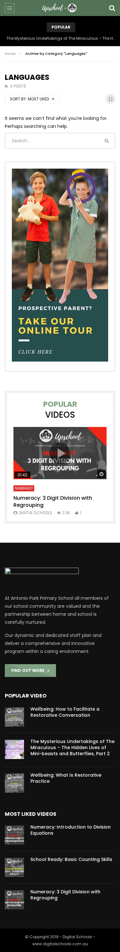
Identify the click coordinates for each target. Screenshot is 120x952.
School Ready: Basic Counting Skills (71, 859)
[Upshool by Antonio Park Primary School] (60, 8)
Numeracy (24, 488)
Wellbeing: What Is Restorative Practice (65, 778)
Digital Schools (35, 512)
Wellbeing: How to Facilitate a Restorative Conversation (65, 712)
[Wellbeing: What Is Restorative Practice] (14, 783)
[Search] (112, 8)
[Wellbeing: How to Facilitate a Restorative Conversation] (14, 717)
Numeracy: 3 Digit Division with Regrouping (52, 501)
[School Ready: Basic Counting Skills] (14, 867)
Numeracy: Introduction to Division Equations (70, 830)
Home (10, 53)
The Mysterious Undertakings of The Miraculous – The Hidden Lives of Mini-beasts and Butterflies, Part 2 (60, 38)
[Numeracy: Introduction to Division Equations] (14, 835)
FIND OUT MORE (29, 670)
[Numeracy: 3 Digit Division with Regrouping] (14, 899)
